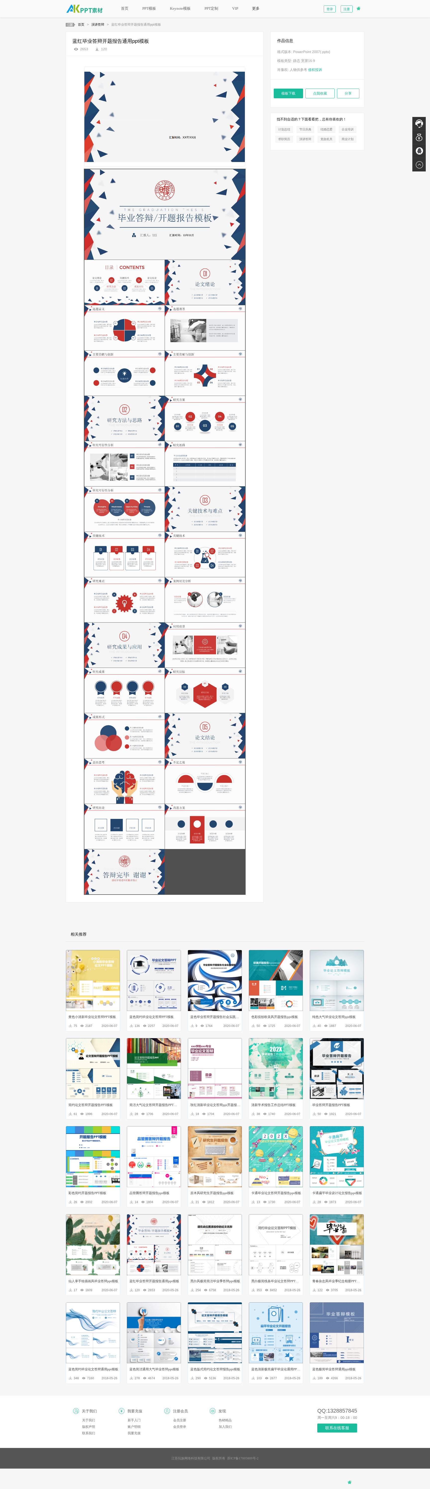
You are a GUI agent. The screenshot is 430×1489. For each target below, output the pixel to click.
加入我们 (225, 1427)
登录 (329, 9)
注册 (346, 9)
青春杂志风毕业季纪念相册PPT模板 (337, 1281)
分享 (348, 93)
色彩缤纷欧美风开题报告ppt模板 (274, 1017)
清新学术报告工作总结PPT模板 (273, 1105)
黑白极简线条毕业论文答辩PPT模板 (276, 1281)
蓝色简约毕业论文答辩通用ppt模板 (93, 1369)
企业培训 (348, 129)
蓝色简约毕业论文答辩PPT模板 (151, 1017)
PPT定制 (211, 8)
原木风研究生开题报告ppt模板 (212, 1193)
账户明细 (134, 1427)
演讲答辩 (97, 24)
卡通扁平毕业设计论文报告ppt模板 (337, 1193)
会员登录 (179, 1427)
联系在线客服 (337, 1428)
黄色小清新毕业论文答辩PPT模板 (92, 1017)
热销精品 (225, 1420)
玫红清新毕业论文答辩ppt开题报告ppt (215, 1105)
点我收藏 (320, 93)
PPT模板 (149, 8)
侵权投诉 (315, 70)
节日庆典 (305, 129)
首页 (124, 8)
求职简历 (284, 139)
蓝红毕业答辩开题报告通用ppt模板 (154, 1281)
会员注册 (179, 1420)
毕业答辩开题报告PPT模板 (331, 1105)
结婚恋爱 (326, 129)
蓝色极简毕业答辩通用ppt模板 (334, 1369)
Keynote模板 (180, 8)
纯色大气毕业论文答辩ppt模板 (334, 1017)
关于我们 (88, 1420)
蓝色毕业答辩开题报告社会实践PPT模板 (215, 1017)
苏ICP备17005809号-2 (243, 1458)
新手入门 (134, 1420)
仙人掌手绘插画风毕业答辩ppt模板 (93, 1281)
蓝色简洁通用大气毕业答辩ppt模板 (154, 1369)
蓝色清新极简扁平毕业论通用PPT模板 (276, 1369)
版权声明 (88, 1427)
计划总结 (284, 129)
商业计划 (348, 139)
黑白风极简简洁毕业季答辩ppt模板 (215, 1281)
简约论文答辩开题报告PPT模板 (90, 1105)
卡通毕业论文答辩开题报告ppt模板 (276, 1193)
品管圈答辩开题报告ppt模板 (149, 1193)
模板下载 (288, 93)
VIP (235, 8)
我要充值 (134, 1433)
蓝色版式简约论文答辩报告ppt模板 (215, 1369)
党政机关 (326, 139)
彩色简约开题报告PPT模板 (87, 1193)
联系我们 (88, 1433)
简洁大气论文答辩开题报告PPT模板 (154, 1105)
